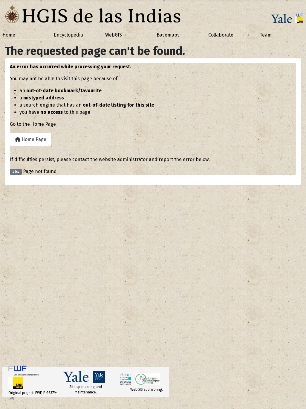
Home (8, 35)
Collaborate (220, 35)
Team (266, 35)
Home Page (33, 139)
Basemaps (168, 35)
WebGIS (113, 35)
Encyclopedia (68, 35)
